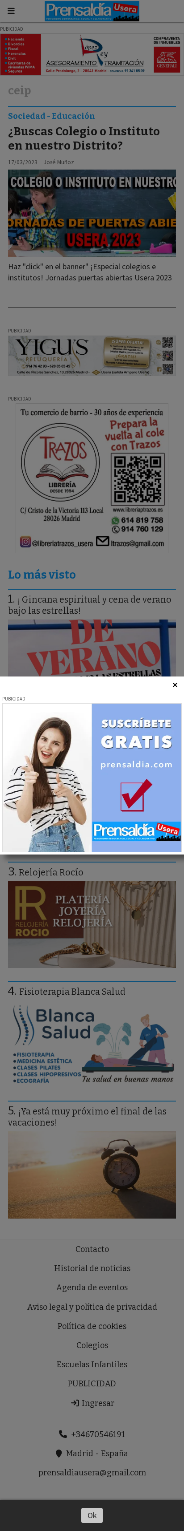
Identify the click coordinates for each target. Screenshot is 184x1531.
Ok (92, 1515)
